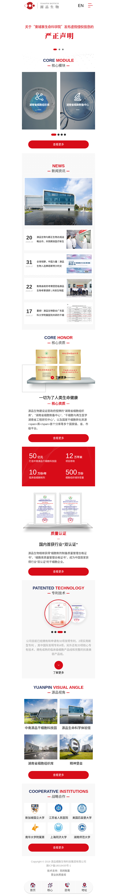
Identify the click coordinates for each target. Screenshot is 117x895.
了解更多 (60, 377)
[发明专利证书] (59, 613)
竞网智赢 (65, 870)
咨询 (67, 890)
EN (81, 5)
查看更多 (58, 144)
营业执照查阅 (58, 874)
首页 (33, 890)
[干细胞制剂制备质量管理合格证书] (77, 613)
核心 (50, 890)
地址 (84, 890)
